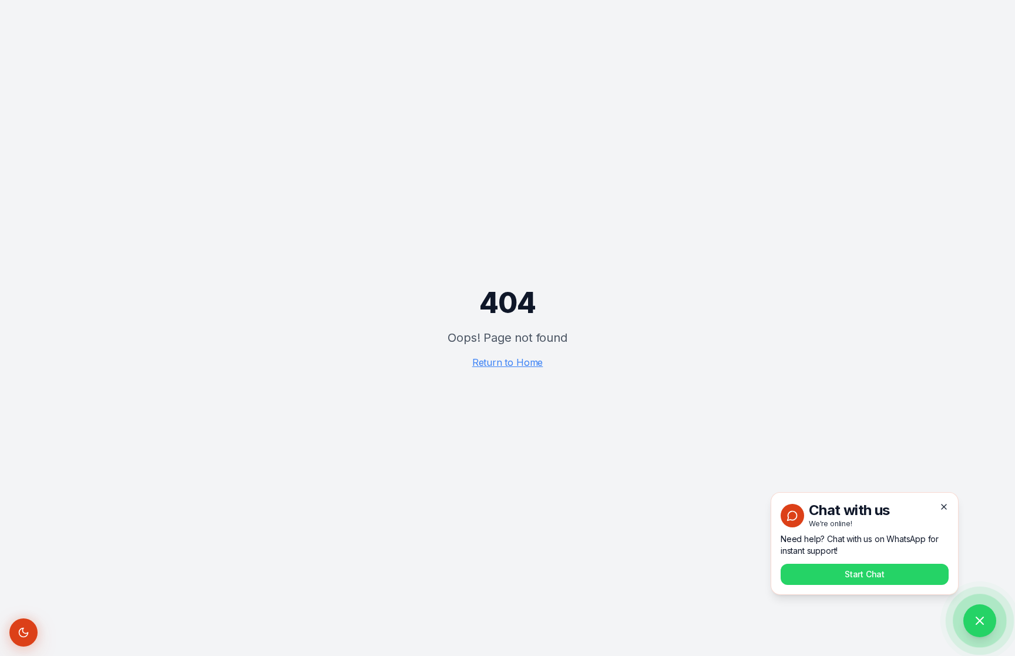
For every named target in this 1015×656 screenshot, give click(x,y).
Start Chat (865, 574)
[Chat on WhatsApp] (979, 620)
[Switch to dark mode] (23, 632)
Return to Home (507, 362)
